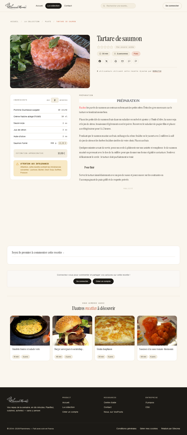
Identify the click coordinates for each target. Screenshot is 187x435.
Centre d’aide (110, 402)
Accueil (39, 5)
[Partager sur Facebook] (100, 61)
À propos (150, 402)
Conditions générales (126, 428)
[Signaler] (136, 61)
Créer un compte (70, 412)
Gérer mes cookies (149, 428)
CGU (148, 407)
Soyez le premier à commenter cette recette (38, 252)
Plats (48, 21)
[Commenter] (129, 61)
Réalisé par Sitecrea (170, 428)
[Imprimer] (115, 61)
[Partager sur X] (106, 61)
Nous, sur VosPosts (113, 412)
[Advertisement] (128, 211)
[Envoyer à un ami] (122, 61)
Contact (68, 5)
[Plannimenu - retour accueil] (17, 400)
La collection (53, 5)
